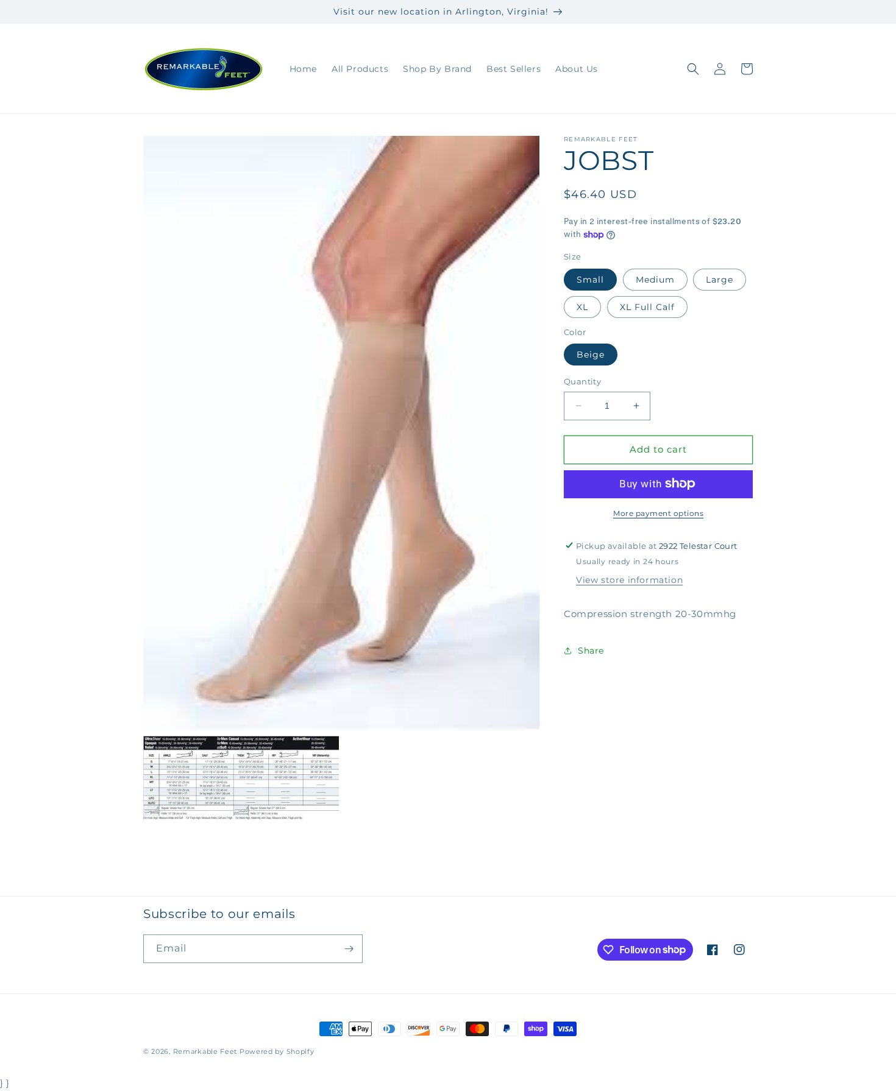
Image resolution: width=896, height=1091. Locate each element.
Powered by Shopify (277, 1051)
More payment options (658, 512)
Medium (655, 279)
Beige (591, 354)
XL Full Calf (647, 306)
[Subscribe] (348, 948)
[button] (693, 68)
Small (590, 279)
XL (582, 306)
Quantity (582, 381)
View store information (629, 579)
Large (719, 279)
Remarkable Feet (205, 1051)
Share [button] (591, 650)
